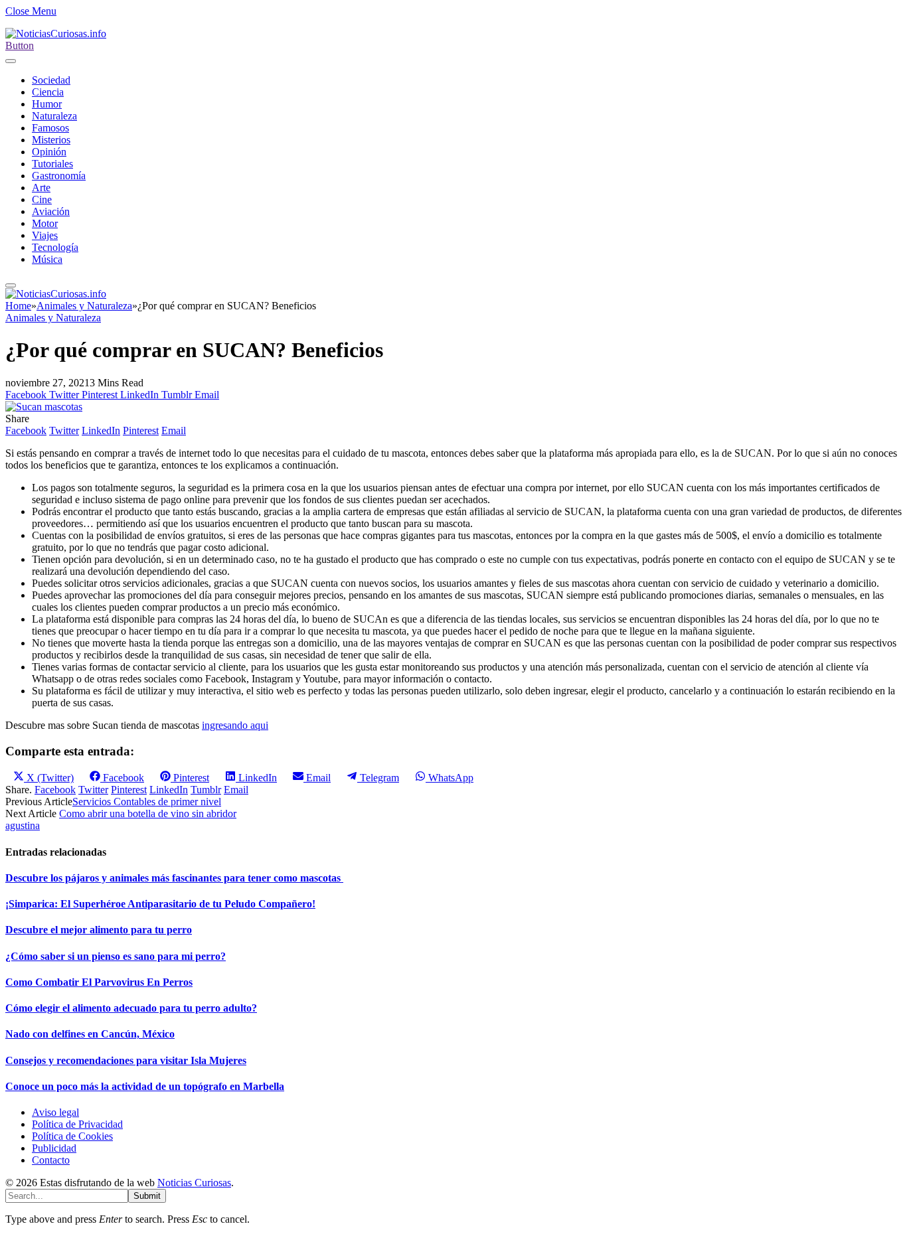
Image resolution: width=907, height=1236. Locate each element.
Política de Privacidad (77, 1124)
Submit (147, 1196)
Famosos (50, 127)
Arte (41, 187)
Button (19, 45)
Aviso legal (55, 1112)
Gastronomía (59, 175)
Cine (42, 199)
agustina (22, 825)
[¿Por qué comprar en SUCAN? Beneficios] (43, 406)
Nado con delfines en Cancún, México (90, 1034)
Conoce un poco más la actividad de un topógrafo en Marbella (144, 1086)
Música (47, 259)
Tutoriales (52, 163)
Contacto (51, 1160)
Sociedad (51, 80)
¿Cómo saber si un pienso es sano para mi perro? (115, 956)
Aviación (51, 211)
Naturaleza (54, 115)
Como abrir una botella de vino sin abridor (147, 813)
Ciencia (48, 92)
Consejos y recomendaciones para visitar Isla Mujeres (125, 1060)
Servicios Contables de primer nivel (146, 801)
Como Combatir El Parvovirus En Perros (99, 982)
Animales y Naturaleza (53, 317)
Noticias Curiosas (194, 1182)
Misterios (51, 139)
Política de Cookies (72, 1136)
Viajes (45, 235)
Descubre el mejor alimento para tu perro (98, 929)
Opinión (49, 151)
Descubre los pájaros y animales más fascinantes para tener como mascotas (174, 878)
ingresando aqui (235, 725)
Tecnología (55, 247)
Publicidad (54, 1148)
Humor (47, 104)
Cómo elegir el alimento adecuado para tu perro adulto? (131, 1008)
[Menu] (10, 61)
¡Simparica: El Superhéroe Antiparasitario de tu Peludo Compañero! (160, 903)
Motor (45, 223)
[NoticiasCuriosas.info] (55, 33)
